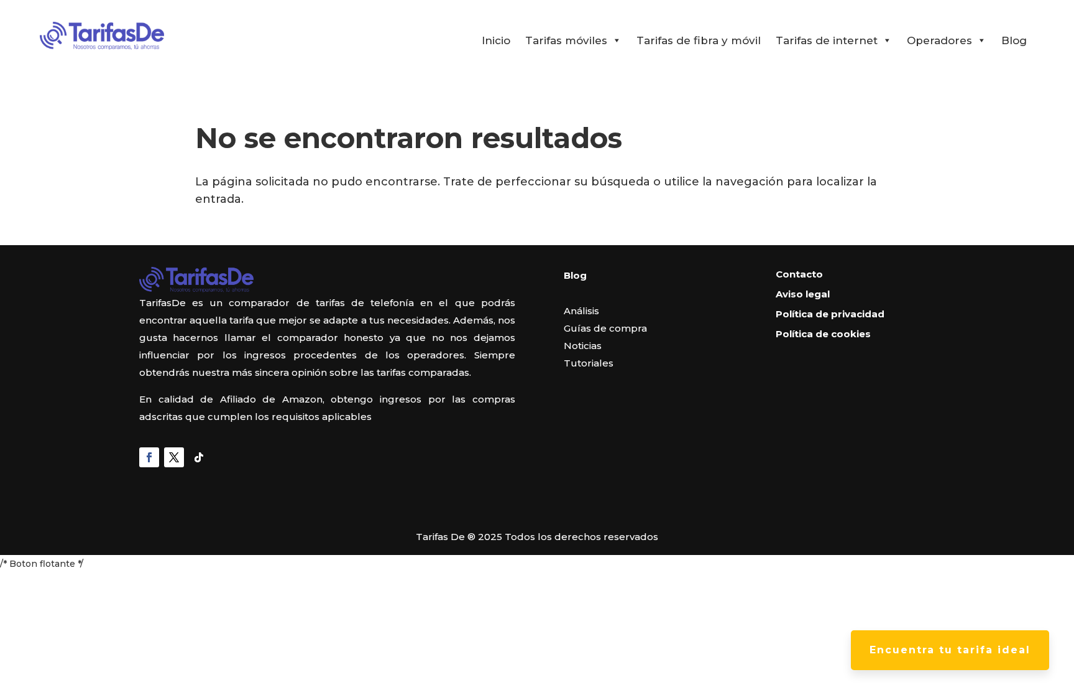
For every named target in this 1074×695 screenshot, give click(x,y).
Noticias (583, 346)
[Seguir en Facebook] (149, 457)
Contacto (799, 274)
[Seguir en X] (174, 457)
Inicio (496, 40)
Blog (1014, 40)
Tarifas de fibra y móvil (698, 40)
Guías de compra (605, 328)
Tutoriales (588, 363)
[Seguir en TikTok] (199, 457)
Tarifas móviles (566, 40)
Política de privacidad (830, 314)
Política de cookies (823, 334)
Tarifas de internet (827, 40)
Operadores (939, 40)
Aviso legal (803, 294)
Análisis (581, 311)
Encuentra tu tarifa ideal (950, 650)
